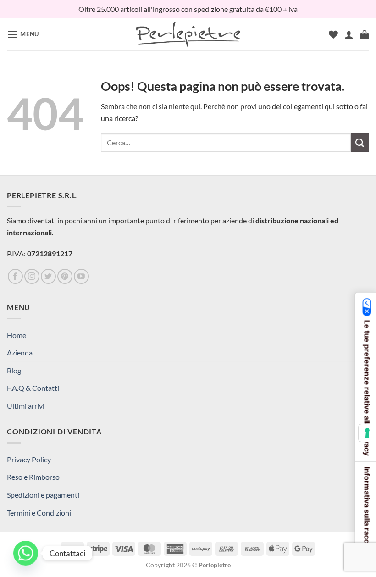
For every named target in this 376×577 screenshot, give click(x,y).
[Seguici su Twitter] (48, 276)
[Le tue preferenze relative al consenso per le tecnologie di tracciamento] (367, 433)
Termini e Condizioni (39, 512)
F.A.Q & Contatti (33, 387)
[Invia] (360, 142)
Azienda (20, 352)
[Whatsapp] (25, 553)
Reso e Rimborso (33, 476)
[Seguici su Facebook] (15, 276)
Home (16, 335)
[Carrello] (364, 34)
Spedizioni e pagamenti (43, 494)
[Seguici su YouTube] (81, 276)
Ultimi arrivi (25, 405)
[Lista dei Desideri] (333, 34)
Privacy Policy (29, 459)
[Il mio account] (349, 34)
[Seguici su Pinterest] (64, 276)
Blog (14, 370)
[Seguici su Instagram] (31, 276)
